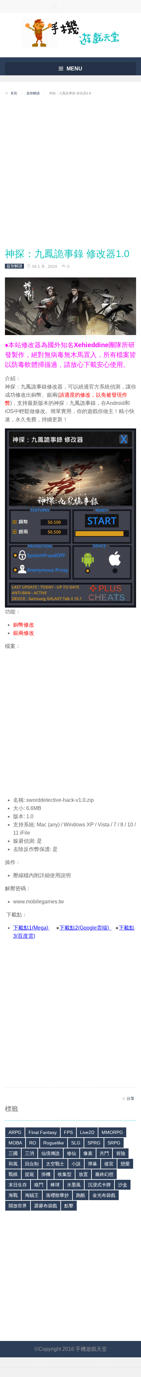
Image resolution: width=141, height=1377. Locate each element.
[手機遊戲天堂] (70, 32)
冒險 (120, 1153)
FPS (68, 1132)
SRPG (114, 1142)
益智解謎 (33, 93)
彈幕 (92, 1163)
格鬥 (38, 1184)
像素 (87, 1153)
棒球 (55, 1184)
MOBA (15, 1142)
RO (32, 1142)
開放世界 (18, 1205)
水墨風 (74, 1184)
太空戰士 (55, 1163)
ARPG (15, 1132)
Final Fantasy (43, 1132)
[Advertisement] (70, 172)
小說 (76, 1163)
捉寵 (29, 1174)
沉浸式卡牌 (99, 1184)
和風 (13, 1163)
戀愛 (125, 1163)
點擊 (68, 1205)
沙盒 (122, 1184)
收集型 (64, 1174)
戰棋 (13, 1174)
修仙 (71, 1153)
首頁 (14, 93)
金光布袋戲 (103, 1195)
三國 (13, 1153)
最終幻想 (104, 1174)
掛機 (45, 1174)
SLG (75, 1142)
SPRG (94, 1142)
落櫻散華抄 (57, 1195)
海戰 (13, 1195)
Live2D (87, 1132)
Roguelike (53, 1142)
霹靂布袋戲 (45, 1205)
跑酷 (80, 1195)
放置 (83, 1174)
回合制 (32, 1163)
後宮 (108, 1163)
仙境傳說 (50, 1153)
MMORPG (112, 1132)
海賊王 (32, 1195)
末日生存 (18, 1184)
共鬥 (104, 1153)
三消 (29, 1153)
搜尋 (55, 6)
